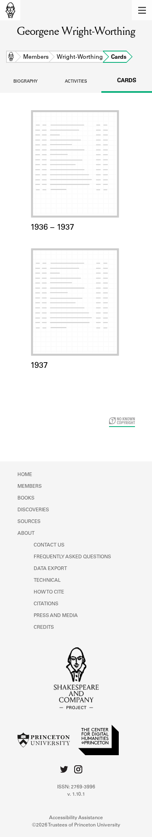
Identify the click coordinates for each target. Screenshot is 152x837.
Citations (46, 604)
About (25, 533)
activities (76, 82)
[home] (10, 10)
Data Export (50, 568)
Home (11, 57)
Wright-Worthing (80, 57)
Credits (44, 627)
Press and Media (56, 615)
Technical (47, 580)
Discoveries (33, 510)
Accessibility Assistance (76, 818)
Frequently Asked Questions (72, 557)
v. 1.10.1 (76, 794)
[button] (142, 10)
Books (25, 498)
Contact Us (49, 545)
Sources (29, 521)
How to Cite (49, 592)
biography (25, 82)
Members (36, 57)
